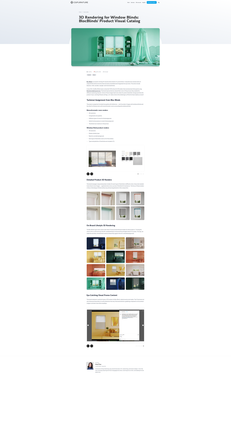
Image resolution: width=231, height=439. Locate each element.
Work (128, 2)
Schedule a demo (151, 2)
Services (133, 2)
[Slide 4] (143, 174)
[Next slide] (91, 173)
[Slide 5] (143, 346)
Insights (144, 2)
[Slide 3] (142, 174)
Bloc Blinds (89, 81)
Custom (89, 75)
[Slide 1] (138, 174)
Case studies (86, 12)
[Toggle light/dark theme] (159, 2)
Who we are (138, 2)
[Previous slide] (88, 173)
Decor (94, 75)
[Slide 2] (140, 174)
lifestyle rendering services (94, 91)
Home (80, 12)
